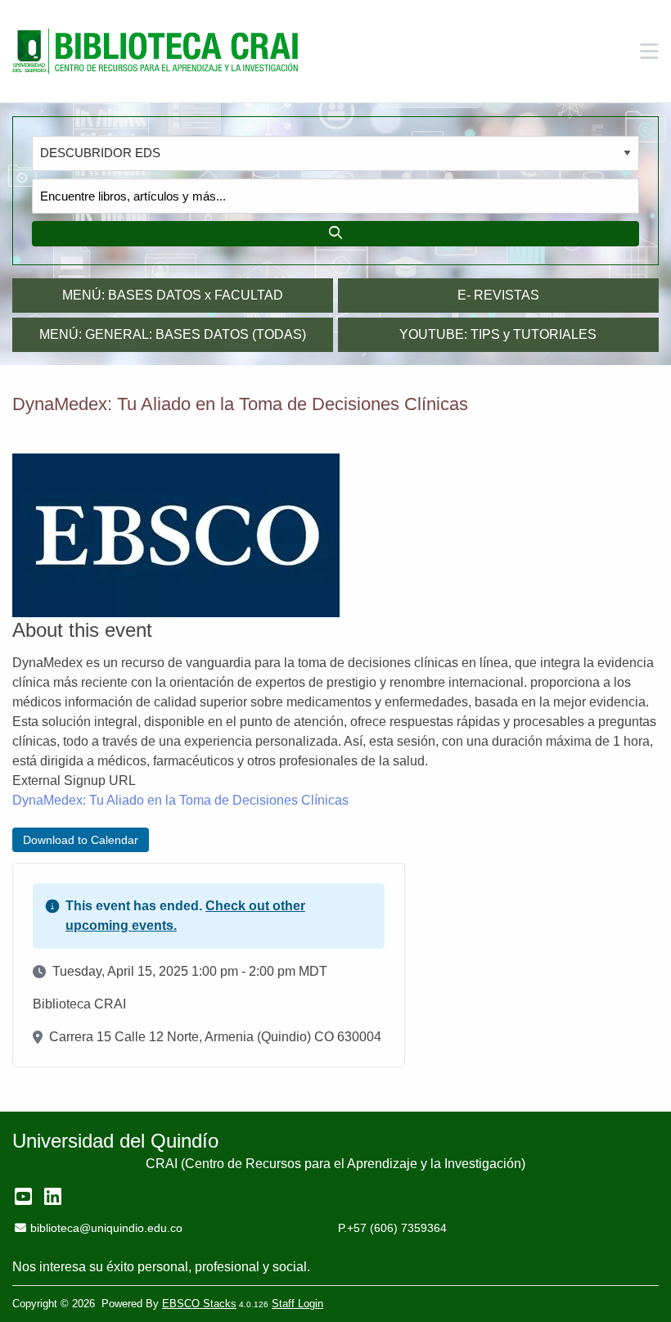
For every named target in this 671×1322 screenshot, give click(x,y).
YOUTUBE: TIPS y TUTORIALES (498, 334)
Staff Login (297, 1303)
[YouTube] (23, 1196)
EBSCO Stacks (199, 1303)
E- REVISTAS (498, 295)
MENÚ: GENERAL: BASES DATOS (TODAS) (172, 334)
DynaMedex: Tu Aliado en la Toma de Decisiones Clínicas (180, 800)
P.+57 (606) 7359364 (392, 1227)
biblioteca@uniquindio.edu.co (105, 1227)
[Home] (155, 52)
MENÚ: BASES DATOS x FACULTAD (172, 295)
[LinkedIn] (52, 1196)
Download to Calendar (80, 839)
